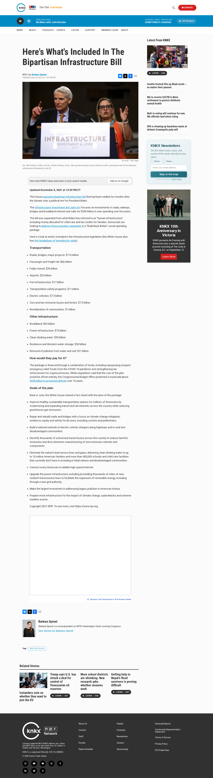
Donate (188, 7)
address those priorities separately (61, 226)
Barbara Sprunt (39, 74)
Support (90, 30)
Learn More (168, 256)
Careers (120, 743)
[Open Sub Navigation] (25, 30)
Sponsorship (122, 749)
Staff (81, 736)
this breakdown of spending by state (55, 240)
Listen (75, 30)
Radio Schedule (86, 749)
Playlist (120, 724)
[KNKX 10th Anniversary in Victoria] (168, 205)
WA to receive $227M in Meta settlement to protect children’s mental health (163, 100)
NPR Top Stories (37, 649)
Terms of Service (163, 737)
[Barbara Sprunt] (29, 628)
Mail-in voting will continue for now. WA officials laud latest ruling (166, 115)
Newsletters (122, 736)
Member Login (110, 30)
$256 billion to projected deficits (48, 380)
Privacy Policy (177, 179)
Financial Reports (163, 724)
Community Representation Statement (167, 730)
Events (61, 30)
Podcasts (48, 30)
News (20, 30)
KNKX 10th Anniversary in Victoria (169, 230)
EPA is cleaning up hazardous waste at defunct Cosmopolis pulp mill (167, 128)
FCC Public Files (162, 750)
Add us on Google (119, 181)
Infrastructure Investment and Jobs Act (57, 207)
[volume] (29, 21)
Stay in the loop (169, 174)
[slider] (33, 20)
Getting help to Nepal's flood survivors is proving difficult (123, 680)
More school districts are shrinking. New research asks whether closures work (94, 682)
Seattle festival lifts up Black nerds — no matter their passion (167, 86)
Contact (82, 730)
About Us (83, 724)
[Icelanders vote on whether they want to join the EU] (33, 680)
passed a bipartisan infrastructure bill (64, 196)
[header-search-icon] (173, 7)
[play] (20, 21)
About (124, 30)
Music (32, 30)
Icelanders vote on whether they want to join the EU (33, 696)
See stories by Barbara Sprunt (55, 630)
